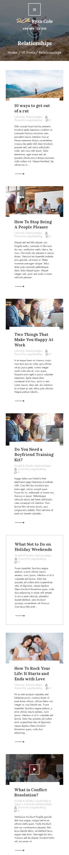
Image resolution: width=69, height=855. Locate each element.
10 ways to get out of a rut (32, 108)
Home (12, 52)
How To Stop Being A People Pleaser (33, 224)
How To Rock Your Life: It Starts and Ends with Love (32, 674)
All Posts (28, 52)
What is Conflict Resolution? (30, 792)
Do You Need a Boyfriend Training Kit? (33, 454)
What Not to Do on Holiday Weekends (33, 547)
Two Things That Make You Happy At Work (33, 340)
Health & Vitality (24, 465)
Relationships (34, 117)
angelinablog (35, 120)
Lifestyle (19, 117)
